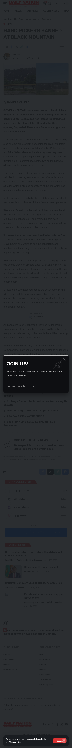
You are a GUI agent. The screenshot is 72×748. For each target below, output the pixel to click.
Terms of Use (15, 742)
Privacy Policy (40, 739)
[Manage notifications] (64, 740)
